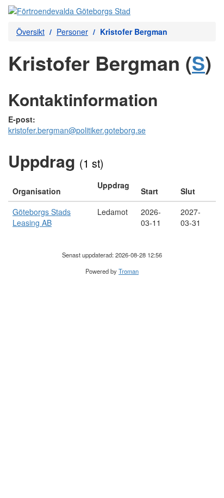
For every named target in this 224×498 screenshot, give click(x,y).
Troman (129, 271)
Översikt (30, 31)
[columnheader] (50, 188)
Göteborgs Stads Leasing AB (42, 217)
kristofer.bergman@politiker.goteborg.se (77, 130)
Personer (72, 31)
